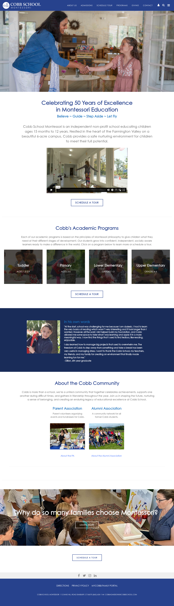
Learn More (87, 525)
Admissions (87, 5)
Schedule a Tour (87, 557)
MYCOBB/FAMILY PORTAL (105, 585)
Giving (135, 5)
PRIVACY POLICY (80, 585)
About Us (72, 5)
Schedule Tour (104, 5)
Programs (122, 5)
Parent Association (67, 408)
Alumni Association (106, 408)
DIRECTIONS (62, 585)
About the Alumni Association (106, 455)
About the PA (67, 455)
